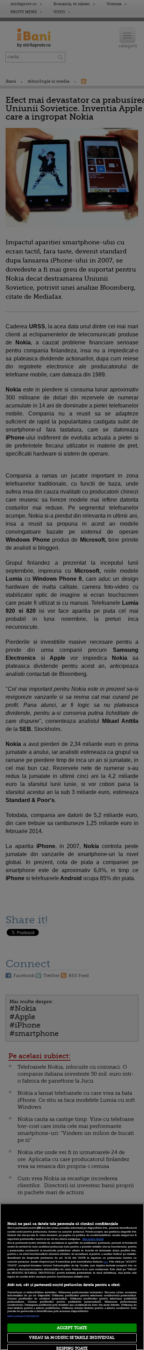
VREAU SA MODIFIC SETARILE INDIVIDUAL (72, 1337)
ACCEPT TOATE (72, 1328)
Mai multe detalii (92, 1239)
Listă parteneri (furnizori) (23, 1316)
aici (105, 1261)
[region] (72, 1276)
